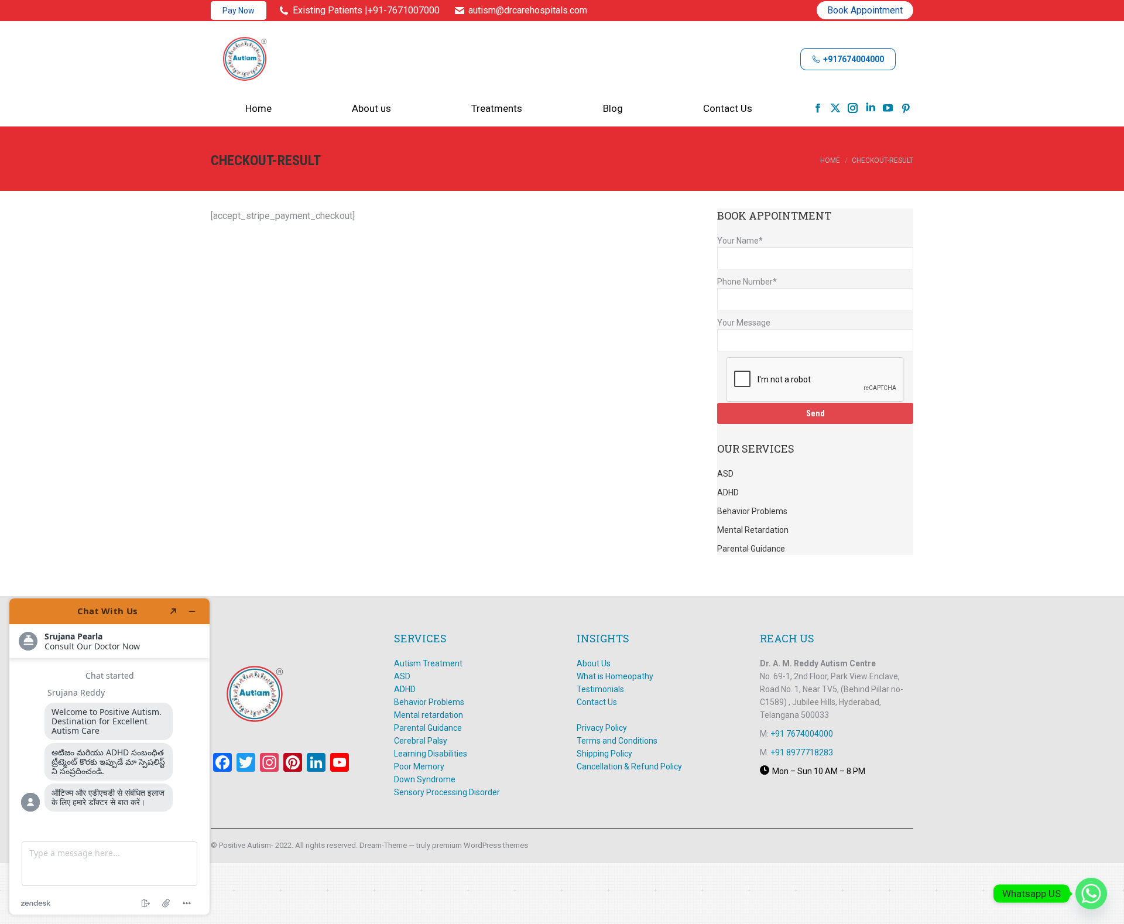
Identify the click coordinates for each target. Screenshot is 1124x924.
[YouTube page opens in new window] (888, 107)
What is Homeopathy (616, 676)
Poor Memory (419, 766)
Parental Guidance (428, 728)
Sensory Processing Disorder (447, 792)
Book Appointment (865, 10)
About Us (594, 663)
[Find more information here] (109, 756)
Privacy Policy (602, 728)
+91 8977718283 (801, 752)
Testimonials (600, 689)
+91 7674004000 (801, 733)
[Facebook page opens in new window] (817, 107)
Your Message (743, 322)
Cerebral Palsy (420, 740)
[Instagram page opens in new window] (853, 107)
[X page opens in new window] (835, 107)
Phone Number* (747, 281)
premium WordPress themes (480, 845)
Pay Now (238, 10)
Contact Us (597, 702)
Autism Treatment (428, 663)
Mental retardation (428, 715)
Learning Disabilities (430, 753)
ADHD (405, 689)
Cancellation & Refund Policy (629, 766)
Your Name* (740, 240)
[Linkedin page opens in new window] (870, 107)
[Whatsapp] (1091, 893)
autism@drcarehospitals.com (527, 10)
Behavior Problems (429, 702)
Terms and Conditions (617, 740)
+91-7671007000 (404, 10)
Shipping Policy (604, 753)
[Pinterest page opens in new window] (905, 107)
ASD (402, 676)
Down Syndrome (424, 779)
